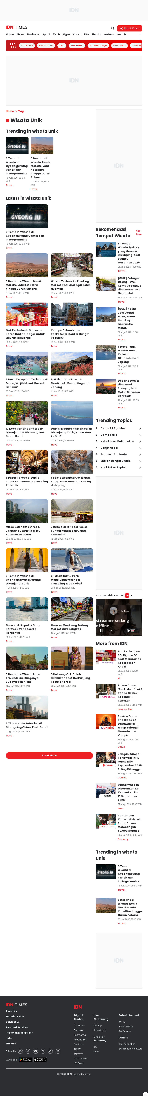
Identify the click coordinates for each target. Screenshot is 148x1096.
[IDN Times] (16, 27)
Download (11, 1059)
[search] (113, 28)
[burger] (140, 35)
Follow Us (11, 1051)
